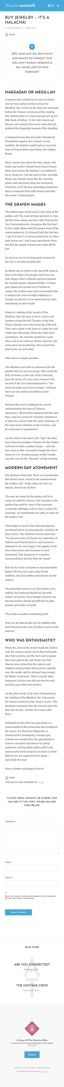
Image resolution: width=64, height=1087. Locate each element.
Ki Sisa (11, 28)
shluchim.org (32, 1045)
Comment (10, 821)
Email (9, 878)
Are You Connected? (32, 964)
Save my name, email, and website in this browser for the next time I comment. (30, 897)
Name (9, 862)
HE (52, 6)
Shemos (18, 28)
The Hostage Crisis (32, 985)
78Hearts (44, 1071)
